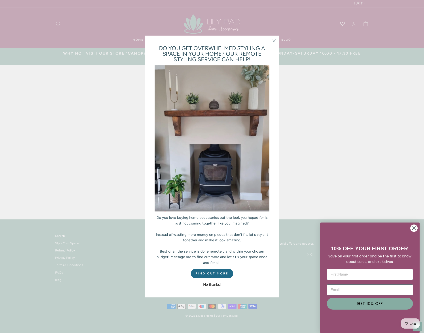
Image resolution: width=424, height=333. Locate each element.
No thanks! (212, 284)
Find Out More (212, 273)
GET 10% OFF (370, 303)
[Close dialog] (414, 228)
